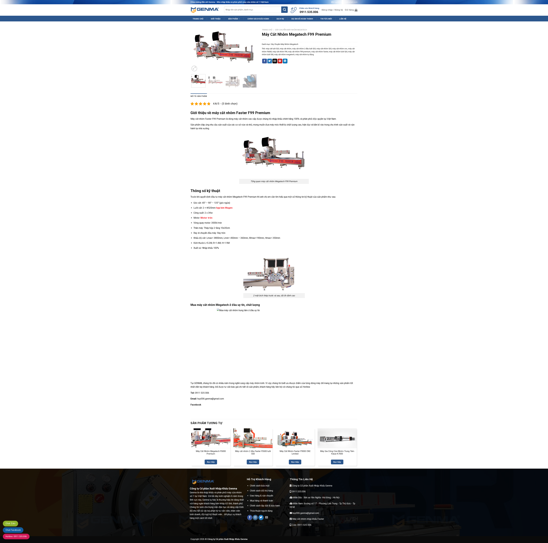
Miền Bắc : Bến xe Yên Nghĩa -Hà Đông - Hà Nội (316, 497)
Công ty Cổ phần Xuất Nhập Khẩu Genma (311, 485)
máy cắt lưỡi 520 (272, 49)
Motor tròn (206, 217)
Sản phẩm (233, 19)
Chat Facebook (13, 530)
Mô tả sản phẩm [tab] (199, 96)
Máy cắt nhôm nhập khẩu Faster (308, 519)
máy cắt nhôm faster (319, 52)
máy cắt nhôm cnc (339, 49)
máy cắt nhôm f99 (280, 52)
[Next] (252, 49)
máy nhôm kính (257, 383)
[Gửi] (284, 9)
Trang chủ (267, 30)
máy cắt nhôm (285, 49)
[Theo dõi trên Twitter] (261, 517)
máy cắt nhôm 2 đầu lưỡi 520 (304, 49)
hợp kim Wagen (224, 207)
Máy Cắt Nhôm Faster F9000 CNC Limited (295, 452)
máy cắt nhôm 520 (324, 49)
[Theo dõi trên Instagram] (255, 517)
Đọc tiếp (211, 462)
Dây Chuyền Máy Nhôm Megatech (291, 30)
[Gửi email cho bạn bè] (274, 61)
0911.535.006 (298, 491)
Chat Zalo (10, 523)
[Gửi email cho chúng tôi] (266, 517)
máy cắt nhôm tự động (304, 54)
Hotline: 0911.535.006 (16, 536)
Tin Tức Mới (326, 19)
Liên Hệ (342, 19)
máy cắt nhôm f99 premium (299, 52)
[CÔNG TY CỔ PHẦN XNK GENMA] (205, 10)
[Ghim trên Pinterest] (280, 61)
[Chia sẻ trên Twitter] (269, 61)
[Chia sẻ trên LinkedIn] (285, 61)
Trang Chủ (198, 19)
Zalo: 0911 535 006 (301, 525)
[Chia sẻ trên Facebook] (264, 61)
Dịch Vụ (280, 19)
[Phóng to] (194, 68)
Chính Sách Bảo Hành (258, 19)
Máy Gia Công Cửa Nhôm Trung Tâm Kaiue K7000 (337, 452)
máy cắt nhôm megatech (284, 54)
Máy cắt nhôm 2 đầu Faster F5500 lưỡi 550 (253, 452)
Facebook (196, 404)
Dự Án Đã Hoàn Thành (302, 19)
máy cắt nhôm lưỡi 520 (338, 52)
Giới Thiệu (216, 19)
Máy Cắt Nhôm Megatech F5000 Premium (211, 452)
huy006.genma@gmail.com (305, 513)
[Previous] (195, 49)
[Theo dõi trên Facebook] (249, 517)
